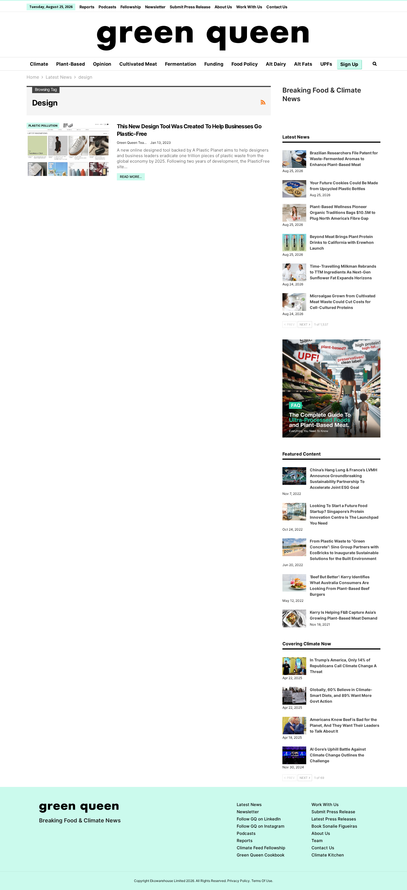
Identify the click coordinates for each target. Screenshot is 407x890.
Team (317, 840)
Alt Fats (303, 64)
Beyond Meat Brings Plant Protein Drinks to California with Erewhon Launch (342, 242)
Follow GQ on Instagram (260, 826)
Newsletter (155, 6)
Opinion (102, 64)
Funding (213, 64)
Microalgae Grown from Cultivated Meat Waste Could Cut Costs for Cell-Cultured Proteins (342, 301)
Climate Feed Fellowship (261, 847)
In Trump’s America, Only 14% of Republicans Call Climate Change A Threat (343, 666)
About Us (223, 6)
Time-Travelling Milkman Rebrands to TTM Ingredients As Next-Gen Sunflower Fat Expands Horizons (343, 272)
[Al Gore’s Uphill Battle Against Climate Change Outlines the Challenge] (294, 755)
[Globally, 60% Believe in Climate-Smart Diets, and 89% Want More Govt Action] (294, 696)
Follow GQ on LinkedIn (259, 819)
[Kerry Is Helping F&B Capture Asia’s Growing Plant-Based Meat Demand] (294, 618)
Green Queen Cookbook (260, 855)
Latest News (249, 804)
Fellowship (130, 6)
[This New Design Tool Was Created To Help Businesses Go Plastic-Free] (68, 149)
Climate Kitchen (327, 855)
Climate (39, 64)
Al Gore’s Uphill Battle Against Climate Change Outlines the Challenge (338, 755)
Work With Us (249, 6)
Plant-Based (70, 64)
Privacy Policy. (239, 881)
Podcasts (107, 6)
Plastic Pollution (43, 125)
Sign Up (349, 64)
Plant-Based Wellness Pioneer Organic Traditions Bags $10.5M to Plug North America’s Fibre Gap (342, 212)
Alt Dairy (276, 64)
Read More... (131, 177)
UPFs (326, 64)
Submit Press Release (190, 6)
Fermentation (180, 64)
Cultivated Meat (138, 64)
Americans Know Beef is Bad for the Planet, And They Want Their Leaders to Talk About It (344, 725)
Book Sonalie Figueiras (334, 826)
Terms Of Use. (262, 881)
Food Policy (244, 64)
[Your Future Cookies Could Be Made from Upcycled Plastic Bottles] (294, 189)
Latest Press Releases (333, 819)
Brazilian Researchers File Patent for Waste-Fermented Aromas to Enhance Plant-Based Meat (344, 158)
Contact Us (276, 6)
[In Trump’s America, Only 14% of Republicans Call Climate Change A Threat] (294, 666)
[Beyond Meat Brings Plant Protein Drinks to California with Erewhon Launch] (294, 243)
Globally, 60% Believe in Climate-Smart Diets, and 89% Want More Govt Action (341, 695)
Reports (86, 6)
